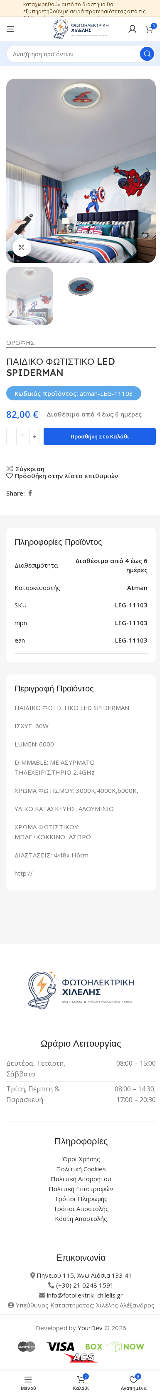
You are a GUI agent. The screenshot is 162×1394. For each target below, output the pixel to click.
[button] (14, 171)
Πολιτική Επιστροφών (81, 1189)
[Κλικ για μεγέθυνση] (21, 247)
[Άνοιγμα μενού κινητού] (10, 29)
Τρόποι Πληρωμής (81, 1198)
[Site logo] (81, 28)
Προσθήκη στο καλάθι (100, 436)
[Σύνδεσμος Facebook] (30, 493)
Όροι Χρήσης (81, 1159)
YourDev (90, 1328)
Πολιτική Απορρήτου (81, 1179)
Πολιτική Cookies (81, 1169)
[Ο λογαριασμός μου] (132, 29)
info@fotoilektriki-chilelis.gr (85, 1295)
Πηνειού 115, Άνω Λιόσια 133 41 (84, 1275)
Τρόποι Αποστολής (81, 1208)
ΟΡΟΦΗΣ (20, 342)
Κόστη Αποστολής (81, 1218)
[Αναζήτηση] (147, 54)
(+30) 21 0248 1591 (85, 1285)
